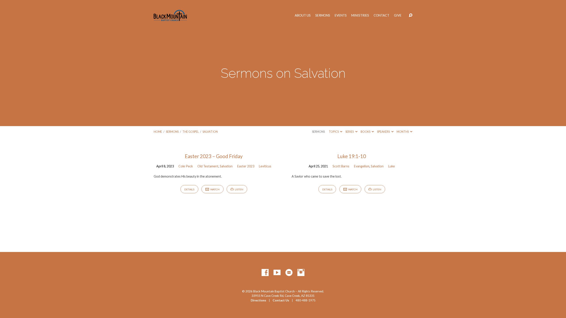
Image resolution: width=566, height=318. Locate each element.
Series (349, 131)
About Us (303, 15)
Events (341, 15)
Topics (334, 131)
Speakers (383, 131)
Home (158, 131)
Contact (381, 15)
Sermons (322, 15)
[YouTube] (277, 272)
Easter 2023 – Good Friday (214, 156)
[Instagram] (300, 272)
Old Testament (207, 166)
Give (398, 15)
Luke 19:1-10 (351, 156)
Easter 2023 (245, 166)
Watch (215, 189)
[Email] (289, 272)
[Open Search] (410, 15)
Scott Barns (341, 166)
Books (366, 131)
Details (189, 189)
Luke (391, 166)
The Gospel (190, 131)
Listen (238, 189)
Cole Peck (185, 166)
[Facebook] (265, 272)
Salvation (210, 131)
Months (403, 131)
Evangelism (361, 166)
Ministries (360, 15)
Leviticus (265, 166)
